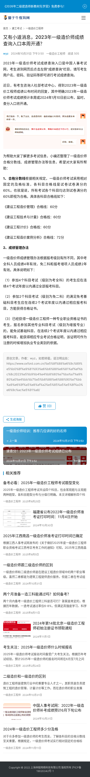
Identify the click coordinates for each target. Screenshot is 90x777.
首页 (5, 28)
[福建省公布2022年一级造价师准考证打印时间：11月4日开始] (17, 518)
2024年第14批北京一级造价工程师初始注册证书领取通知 (59, 625)
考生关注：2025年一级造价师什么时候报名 (37, 647)
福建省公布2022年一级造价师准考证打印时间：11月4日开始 (58, 514)
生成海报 (15, 419)
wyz (5, 53)
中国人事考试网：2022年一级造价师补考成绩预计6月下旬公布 (58, 707)
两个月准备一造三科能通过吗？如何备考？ (37, 594)
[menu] (83, 18)
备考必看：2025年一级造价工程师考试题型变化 (41, 483)
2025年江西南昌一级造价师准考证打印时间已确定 (43, 536)
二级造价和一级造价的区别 (24, 676)
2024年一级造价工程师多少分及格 (30, 729)
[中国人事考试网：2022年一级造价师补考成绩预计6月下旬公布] (17, 712)
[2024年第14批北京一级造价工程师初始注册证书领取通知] (17, 629)
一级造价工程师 (55, 53)
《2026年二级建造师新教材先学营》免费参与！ (34, 6)
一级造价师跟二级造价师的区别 (28, 565)
